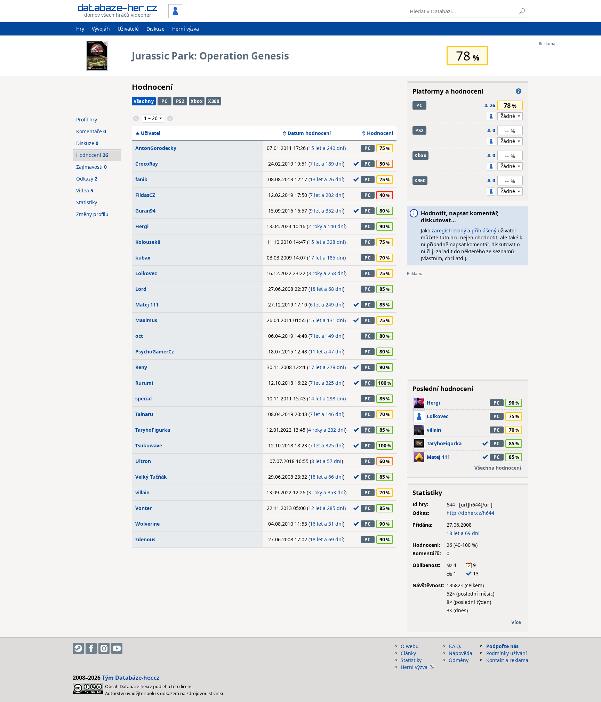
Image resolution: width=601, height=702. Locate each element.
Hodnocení (380, 133)
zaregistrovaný (449, 230)
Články (408, 653)
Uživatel (150, 133)
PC (164, 101)
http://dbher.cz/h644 (470, 513)
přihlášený (484, 230)
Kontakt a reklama (507, 660)
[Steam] (78, 648)
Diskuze (155, 28)
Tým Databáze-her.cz (130, 677)
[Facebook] (91, 648)
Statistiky (86, 202)
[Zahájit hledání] (522, 11)
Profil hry (86, 119)
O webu (410, 646)
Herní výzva (185, 28)
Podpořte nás (502, 646)
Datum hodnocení (309, 133)
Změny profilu (92, 214)
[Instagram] (104, 648)
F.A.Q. (455, 646)
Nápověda (460, 653)
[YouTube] (116, 648)
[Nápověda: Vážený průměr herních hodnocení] (518, 91)
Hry (80, 28)
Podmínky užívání (506, 653)
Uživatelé (128, 28)
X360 (213, 101)
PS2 (180, 101)
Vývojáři (101, 28)
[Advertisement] (566, 150)
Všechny (144, 101)
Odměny (458, 660)
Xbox (197, 101)
